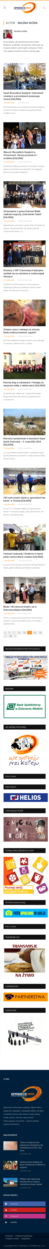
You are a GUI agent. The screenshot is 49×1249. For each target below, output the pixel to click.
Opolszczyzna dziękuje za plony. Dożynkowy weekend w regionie (32, 1164)
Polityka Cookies (12, 1238)
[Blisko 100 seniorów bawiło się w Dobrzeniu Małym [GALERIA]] (24, 590)
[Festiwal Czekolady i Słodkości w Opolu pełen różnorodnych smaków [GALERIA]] (24, 537)
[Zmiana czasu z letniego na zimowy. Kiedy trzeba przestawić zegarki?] (24, 313)
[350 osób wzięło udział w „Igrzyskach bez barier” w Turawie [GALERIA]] (24, 481)
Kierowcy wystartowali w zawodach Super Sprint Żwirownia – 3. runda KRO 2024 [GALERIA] (24, 441)
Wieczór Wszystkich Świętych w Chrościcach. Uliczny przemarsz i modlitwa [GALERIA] (20, 155)
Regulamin (25, 1238)
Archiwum (9, 1236)
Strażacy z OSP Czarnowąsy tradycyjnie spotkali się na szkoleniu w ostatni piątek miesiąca (23, 273)
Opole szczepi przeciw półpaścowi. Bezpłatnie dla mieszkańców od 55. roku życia (31, 1146)
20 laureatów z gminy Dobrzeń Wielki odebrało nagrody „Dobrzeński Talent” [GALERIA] (22, 214)
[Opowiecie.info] (24, 7)
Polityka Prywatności (23, 1236)
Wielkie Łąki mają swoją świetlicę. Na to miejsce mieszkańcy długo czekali (31, 1181)
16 (40, 632)
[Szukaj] (44, 7)
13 (24, 632)
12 (19, 632)
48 (11, 636)
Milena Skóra (20, 31)
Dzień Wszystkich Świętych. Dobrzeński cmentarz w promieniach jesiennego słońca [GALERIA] (23, 96)
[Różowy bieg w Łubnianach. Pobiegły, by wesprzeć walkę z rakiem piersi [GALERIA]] (24, 366)
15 (35, 632)
